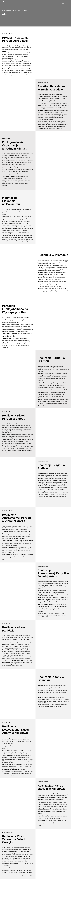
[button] (63, 3)
